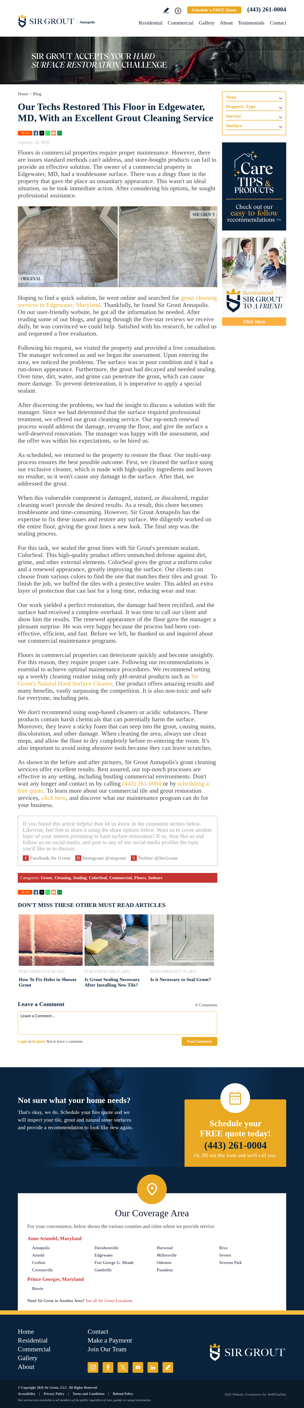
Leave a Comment (41, 1004)
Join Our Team (107, 1349)
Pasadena (165, 1270)
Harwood (165, 1247)
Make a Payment (110, 1340)
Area (231, 97)
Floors (140, 877)
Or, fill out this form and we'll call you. (235, 1155)
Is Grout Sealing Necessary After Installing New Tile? (112, 982)
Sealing (79, 877)
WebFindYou (276, 1394)
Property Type (241, 106)
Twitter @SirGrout (158, 858)
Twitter (41, 133)
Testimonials (251, 23)
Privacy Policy (54, 1394)
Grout (46, 877)
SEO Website (234, 1394)
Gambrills (103, 1270)
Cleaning (62, 877)
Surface (234, 125)
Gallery (206, 23)
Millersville (167, 1255)
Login (22, 1041)
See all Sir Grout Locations (109, 1300)
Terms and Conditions (88, 1394)
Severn (225, 1255)
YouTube (138, 1367)
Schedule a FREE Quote (214, 10)
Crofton (38, 1262)
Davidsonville (107, 1247)
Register (39, 1041)
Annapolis (41, 1247)
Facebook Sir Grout (50, 858)
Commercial (181, 23)
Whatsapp (47, 133)
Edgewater (104, 1255)
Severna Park (230, 1262)
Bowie (37, 1288)
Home (23, 93)
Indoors (155, 877)
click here (53, 797)
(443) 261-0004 (266, 9)
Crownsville (42, 1270)
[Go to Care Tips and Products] (254, 186)
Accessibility (26, 1394)
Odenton (164, 1262)
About (226, 23)
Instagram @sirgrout (104, 858)
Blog (37, 93)
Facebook (35, 133)
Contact (278, 23)
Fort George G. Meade (114, 1262)
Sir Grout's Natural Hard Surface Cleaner (108, 680)
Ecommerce (253, 1394)
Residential (150, 23)
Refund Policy (123, 1394)
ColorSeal (98, 877)
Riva (223, 1247)
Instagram (93, 1367)
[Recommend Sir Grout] (254, 282)
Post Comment (199, 1041)
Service (233, 116)
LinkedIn (152, 1367)
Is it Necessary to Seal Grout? (180, 979)
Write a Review (166, 10)
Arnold (38, 1255)
